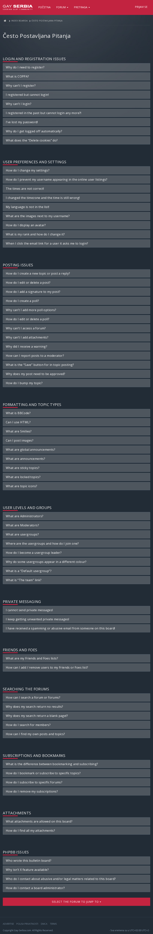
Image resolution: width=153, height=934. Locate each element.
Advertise (8, 923)
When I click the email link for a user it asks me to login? (47, 243)
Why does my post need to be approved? (35, 374)
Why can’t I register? (21, 86)
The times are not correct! (25, 189)
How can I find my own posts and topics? (35, 734)
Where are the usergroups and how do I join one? (42, 543)
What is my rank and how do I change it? (35, 234)
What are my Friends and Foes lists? (32, 658)
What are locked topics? (23, 477)
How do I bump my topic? (24, 383)
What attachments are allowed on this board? (39, 821)
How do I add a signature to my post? (33, 292)
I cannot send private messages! (29, 610)
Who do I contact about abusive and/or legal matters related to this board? (61, 879)
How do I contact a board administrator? (35, 888)
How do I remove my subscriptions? (32, 791)
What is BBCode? (18, 413)
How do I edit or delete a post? (28, 283)
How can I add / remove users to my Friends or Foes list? (47, 667)
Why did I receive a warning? (26, 346)
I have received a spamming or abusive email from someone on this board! (60, 628)
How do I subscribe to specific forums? (34, 782)
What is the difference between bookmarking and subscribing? (52, 764)
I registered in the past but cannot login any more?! (43, 113)
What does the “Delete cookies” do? (32, 140)
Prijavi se (141, 7)
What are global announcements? (30, 450)
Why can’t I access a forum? (26, 328)
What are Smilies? (19, 431)
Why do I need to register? (25, 67)
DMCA (44, 923)
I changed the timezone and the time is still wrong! (43, 198)
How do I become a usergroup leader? (34, 553)
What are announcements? (25, 459)
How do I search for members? (28, 725)
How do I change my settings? (27, 170)
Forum (61, 7)
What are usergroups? (22, 534)
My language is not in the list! (27, 207)
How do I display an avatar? (26, 225)
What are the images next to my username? (38, 216)
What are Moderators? (22, 525)
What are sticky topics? (22, 468)
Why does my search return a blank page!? (37, 716)
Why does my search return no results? (34, 707)
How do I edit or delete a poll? (27, 319)
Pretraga (81, 7)
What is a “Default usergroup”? (28, 571)
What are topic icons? (21, 486)
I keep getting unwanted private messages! (37, 619)
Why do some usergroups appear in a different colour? (46, 562)
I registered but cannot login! (27, 95)
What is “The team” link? (24, 580)
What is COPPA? (17, 76)
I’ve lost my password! (22, 122)
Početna (44, 7)
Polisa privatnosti (27, 923)
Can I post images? (19, 440)
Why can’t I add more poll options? (31, 310)
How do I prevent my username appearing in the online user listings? (56, 179)
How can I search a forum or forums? (33, 697)
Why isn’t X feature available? (27, 870)
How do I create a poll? (22, 301)
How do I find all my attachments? (30, 831)
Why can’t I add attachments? (27, 337)
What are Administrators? (24, 516)
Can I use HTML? (18, 422)
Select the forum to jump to (76, 901)
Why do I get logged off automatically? (34, 131)
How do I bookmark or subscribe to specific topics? (43, 773)
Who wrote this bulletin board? (28, 861)
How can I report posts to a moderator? (35, 356)
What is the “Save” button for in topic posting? (40, 365)
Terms (53, 923)
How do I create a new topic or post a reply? (38, 273)
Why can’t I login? (18, 104)
